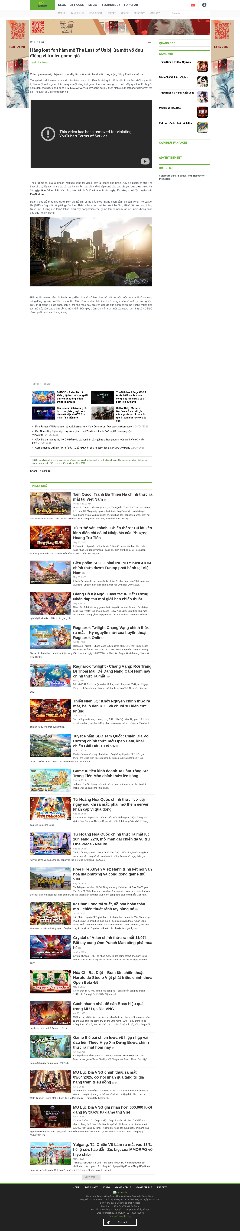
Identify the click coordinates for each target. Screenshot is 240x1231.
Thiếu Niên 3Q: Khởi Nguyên (175, 62)
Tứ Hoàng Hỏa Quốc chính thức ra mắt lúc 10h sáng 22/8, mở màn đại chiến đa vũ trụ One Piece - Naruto (111, 839)
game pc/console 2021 (43, 463)
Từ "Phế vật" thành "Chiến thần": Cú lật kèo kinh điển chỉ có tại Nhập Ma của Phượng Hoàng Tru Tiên (112, 533)
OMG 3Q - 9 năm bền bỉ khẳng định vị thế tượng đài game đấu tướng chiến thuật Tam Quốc (72, 397)
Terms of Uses (116, 1216)
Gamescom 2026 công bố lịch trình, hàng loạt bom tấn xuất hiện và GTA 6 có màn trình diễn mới (71, 413)
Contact (122, 1222)
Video (106, 1187)
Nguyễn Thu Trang (39, 62)
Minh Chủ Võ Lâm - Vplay (173, 77)
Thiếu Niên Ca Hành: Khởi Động (176, 92)
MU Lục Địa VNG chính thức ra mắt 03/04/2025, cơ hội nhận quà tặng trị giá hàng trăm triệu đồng (108, 1077)
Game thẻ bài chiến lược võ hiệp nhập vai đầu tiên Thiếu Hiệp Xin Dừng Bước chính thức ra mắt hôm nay (111, 1042)
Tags (34, 459)
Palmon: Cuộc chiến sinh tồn (175, 123)
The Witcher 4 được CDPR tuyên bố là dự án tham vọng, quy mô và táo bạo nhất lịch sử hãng (131, 397)
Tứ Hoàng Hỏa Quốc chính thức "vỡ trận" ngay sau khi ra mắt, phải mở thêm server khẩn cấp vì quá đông (111, 804)
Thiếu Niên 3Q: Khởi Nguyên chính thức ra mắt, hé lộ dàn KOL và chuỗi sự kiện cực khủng (111, 706)
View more (91, 1177)
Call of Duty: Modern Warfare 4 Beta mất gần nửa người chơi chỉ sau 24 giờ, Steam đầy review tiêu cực (131, 414)
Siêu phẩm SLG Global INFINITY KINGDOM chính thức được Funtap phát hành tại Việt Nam (112, 568)
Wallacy (155, 13)
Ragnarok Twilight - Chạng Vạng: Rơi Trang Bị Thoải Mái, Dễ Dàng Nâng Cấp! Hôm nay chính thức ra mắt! (112, 671)
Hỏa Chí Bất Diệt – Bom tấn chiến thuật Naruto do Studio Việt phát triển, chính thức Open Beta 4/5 (112, 977)
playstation (43, 460)
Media (92, 5)
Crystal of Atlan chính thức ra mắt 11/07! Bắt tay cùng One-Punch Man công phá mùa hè (112, 942)
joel (95, 460)
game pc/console (70, 460)
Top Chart (132, 5)
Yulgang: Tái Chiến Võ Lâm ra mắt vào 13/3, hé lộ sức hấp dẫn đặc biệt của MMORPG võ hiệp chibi (113, 1149)
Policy (128, 1216)
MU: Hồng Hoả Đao (170, 108)
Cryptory (139, 13)
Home (76, 1187)
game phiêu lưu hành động (134, 460)
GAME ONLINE (77, 13)
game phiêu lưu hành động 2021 (70, 463)
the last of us (55, 460)
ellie (100, 460)
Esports (162, 1187)
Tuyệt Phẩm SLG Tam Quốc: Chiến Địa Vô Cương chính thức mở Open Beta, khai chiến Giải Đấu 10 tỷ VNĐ (110, 741)
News (62, 5)
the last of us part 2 (111, 460)
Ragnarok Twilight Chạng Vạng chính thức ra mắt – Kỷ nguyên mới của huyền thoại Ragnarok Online (111, 632)
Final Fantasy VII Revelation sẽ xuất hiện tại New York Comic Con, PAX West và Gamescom (84, 426)
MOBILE (61, 13)
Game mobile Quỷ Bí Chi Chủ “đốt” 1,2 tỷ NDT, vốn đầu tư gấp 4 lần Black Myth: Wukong (82, 447)
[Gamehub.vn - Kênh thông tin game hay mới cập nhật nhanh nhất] (42, 4)
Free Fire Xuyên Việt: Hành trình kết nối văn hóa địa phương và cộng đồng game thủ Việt (112, 874)
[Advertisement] (91, 350)
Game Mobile (123, 1187)
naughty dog (86, 460)
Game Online (144, 1187)
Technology (111, 5)
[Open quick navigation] (149, 41)
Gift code (76, 5)
